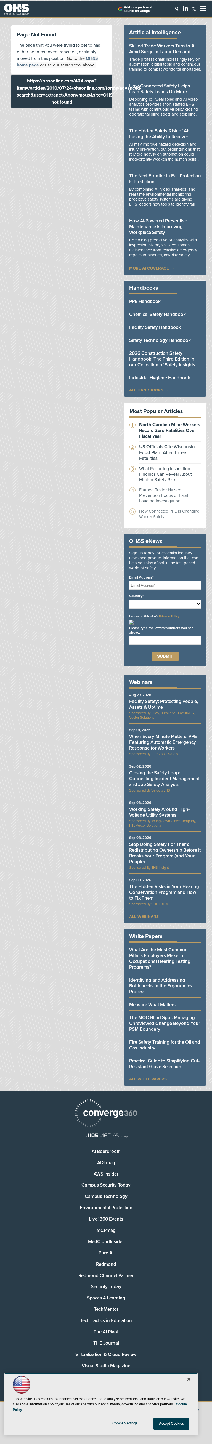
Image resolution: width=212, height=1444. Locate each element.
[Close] (189, 1379)
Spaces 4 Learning (106, 1298)
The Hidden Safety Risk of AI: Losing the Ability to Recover (159, 134)
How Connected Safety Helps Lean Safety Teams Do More (159, 89)
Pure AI (106, 1253)
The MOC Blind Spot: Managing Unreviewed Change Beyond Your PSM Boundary (164, 1023)
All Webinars (144, 916)
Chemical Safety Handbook (157, 314)
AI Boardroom (106, 1151)
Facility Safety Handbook (155, 327)
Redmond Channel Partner (106, 1275)
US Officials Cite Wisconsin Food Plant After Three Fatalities (167, 452)
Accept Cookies (171, 1423)
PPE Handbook (145, 301)
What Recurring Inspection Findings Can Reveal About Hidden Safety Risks (165, 474)
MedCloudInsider (106, 1242)
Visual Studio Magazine (106, 1366)
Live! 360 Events (106, 1219)
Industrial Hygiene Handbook (159, 378)
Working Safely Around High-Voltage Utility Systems (159, 812)
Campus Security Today (106, 1185)
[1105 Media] (106, 1136)
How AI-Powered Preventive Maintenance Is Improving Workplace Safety (158, 226)
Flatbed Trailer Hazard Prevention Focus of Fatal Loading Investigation (163, 495)
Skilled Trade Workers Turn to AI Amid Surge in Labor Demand (162, 49)
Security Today (106, 1287)
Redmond (106, 1264)
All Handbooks (146, 390)
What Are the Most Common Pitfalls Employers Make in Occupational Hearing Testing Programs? (159, 958)
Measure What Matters (152, 1005)
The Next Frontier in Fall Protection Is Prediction (165, 179)
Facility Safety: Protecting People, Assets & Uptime (163, 704)
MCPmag (106, 1230)
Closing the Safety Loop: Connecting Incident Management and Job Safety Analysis (164, 778)
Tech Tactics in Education (106, 1320)
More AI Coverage (149, 268)
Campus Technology (106, 1196)
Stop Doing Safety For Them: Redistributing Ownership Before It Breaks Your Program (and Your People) (165, 853)
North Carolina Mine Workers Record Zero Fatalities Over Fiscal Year (169, 430)
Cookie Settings (125, 1423)
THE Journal (106, 1343)
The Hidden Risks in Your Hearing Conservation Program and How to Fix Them (164, 892)
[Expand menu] (203, 9)
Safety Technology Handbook (160, 340)
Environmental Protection (106, 1208)
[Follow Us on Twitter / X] (194, 9)
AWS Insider (106, 1174)
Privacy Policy (169, 616)
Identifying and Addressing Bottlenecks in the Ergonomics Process (160, 986)
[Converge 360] (106, 1113)
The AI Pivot (106, 1332)
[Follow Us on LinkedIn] (185, 8)
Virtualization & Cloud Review (106, 1354)
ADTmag (106, 1163)
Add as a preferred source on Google (138, 9)
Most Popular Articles (156, 411)
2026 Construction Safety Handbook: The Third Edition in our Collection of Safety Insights (162, 359)
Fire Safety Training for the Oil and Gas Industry (164, 1045)
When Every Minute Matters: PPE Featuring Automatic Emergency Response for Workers (163, 742)
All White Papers (148, 1079)
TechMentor (106, 1309)
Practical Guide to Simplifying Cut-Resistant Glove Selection (164, 1064)
